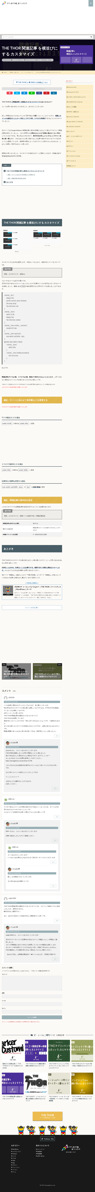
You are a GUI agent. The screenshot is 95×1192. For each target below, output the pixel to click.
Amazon (14, 1153)
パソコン (14, 1169)
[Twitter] (17, 93)
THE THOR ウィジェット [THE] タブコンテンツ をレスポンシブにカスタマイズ (59, 1066)
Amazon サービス (73, 92)
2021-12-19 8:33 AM (15, 873)
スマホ (14, 1158)
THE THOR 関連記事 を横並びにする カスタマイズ (48, 72)
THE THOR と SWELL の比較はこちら (33, 82)
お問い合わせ (40, 1156)
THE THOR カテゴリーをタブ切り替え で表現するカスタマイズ (82, 1065)
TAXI (13, 1160)
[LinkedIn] (54, 93)
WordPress (15, 1149)
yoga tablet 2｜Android (75, 121)
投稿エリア (37, 60)
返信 (57, 736)
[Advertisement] (47, 20)
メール (4, 1000)
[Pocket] (10, 93)
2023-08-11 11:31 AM (11, 702)
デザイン (70, 146)
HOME (5, 72)
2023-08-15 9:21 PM (13, 747)
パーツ (33, 60)
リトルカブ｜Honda (74, 156)
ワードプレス (72, 161)
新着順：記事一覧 (14, 72)
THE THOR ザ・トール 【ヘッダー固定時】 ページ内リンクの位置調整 (59, 1098)
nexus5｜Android (73, 116)
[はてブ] (24, 93)
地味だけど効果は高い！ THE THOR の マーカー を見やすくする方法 (13, 1066)
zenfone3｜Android (74, 126)
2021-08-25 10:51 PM (13, 931)
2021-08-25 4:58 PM (11, 903)
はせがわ (11, 697)
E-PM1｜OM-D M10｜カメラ (77, 97)
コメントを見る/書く (32, 607)
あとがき (8, 182)
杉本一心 (11, 799)
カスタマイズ (28, 60)
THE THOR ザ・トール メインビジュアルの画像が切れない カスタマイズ (82, 1098)
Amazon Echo (72, 87)
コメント (5, 974)
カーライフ (71, 131)
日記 (13, 1163)
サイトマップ (40, 1149)
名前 (3, 993)
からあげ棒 (14, 742)
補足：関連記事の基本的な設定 (17, 178)
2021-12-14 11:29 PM (13, 828)
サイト (4, 1008)
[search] (91, 37)
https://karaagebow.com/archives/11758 (19, 761)
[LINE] (32, 93)
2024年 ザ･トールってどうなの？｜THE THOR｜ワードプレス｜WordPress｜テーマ (37, 588)
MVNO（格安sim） (74, 111)
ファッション (72, 151)
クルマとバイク (16, 1151)
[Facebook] (39, 93)
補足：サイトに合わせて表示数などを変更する (21, 174)
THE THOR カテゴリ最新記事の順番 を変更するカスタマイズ (36, 1065)
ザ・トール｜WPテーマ (17, 60)
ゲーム (14, 1172)
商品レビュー (72, 166)
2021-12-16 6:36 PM (15, 851)
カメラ (14, 1156)
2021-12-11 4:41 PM (11, 803)
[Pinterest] (46, 93)
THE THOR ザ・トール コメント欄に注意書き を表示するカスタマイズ (36, 1098)
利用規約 (39, 1151)
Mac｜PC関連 (72, 107)
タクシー (70, 141)
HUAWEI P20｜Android (75, 102)
